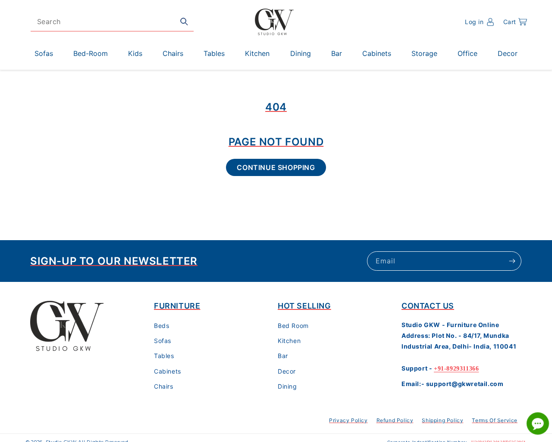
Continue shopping (276, 167)
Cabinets (167, 371)
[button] (515, 21)
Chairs (163, 386)
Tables (164, 356)
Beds (161, 326)
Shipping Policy (442, 420)
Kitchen (289, 341)
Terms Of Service (495, 420)
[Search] (184, 21)
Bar (283, 356)
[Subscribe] (511, 261)
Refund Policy (395, 420)
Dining (287, 386)
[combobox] (112, 21)
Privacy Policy (348, 420)
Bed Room (293, 326)
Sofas (162, 341)
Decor (287, 371)
